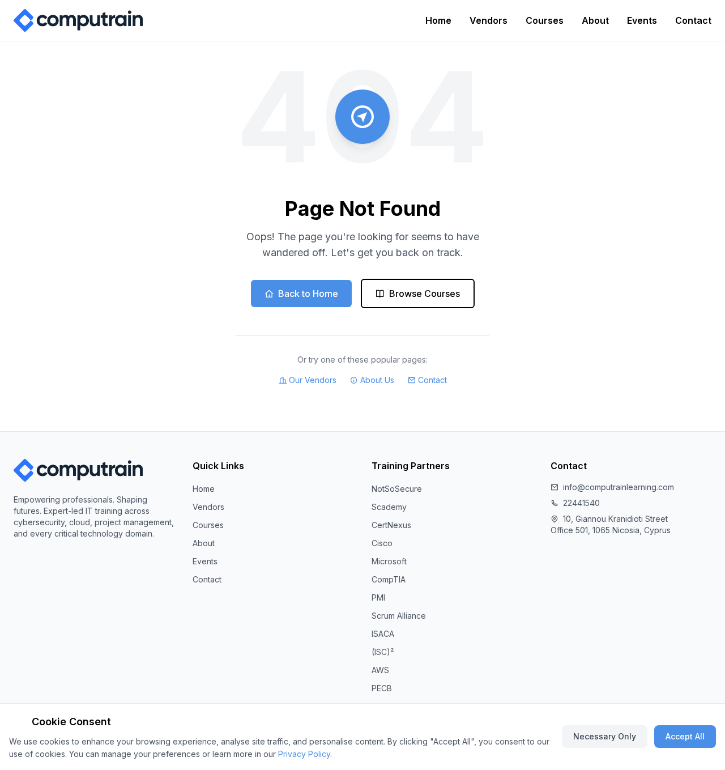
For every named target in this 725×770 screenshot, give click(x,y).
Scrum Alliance (399, 615)
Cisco (382, 543)
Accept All (685, 736)
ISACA (383, 634)
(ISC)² (383, 652)
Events (642, 20)
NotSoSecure (397, 489)
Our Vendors (312, 380)
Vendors (489, 20)
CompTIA (389, 579)
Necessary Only (604, 736)
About (595, 20)
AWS (380, 670)
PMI (378, 597)
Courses (545, 20)
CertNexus (391, 525)
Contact (693, 20)
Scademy (389, 507)
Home (438, 20)
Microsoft (389, 561)
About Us (377, 380)
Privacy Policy (304, 754)
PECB (382, 688)
